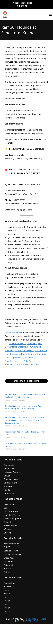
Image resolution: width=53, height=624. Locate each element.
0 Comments (22, 400)
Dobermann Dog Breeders (27, 364)
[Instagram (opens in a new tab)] (22, 6)
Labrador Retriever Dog (30, 354)
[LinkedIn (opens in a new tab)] (26, 6)
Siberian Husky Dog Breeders (23, 343)
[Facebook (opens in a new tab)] (19, 6)
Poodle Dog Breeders (24, 350)
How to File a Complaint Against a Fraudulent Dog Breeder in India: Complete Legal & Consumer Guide (24, 420)
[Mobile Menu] (50, 14)
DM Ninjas (32, 620)
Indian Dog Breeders (36, 618)
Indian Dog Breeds (13, 332)
